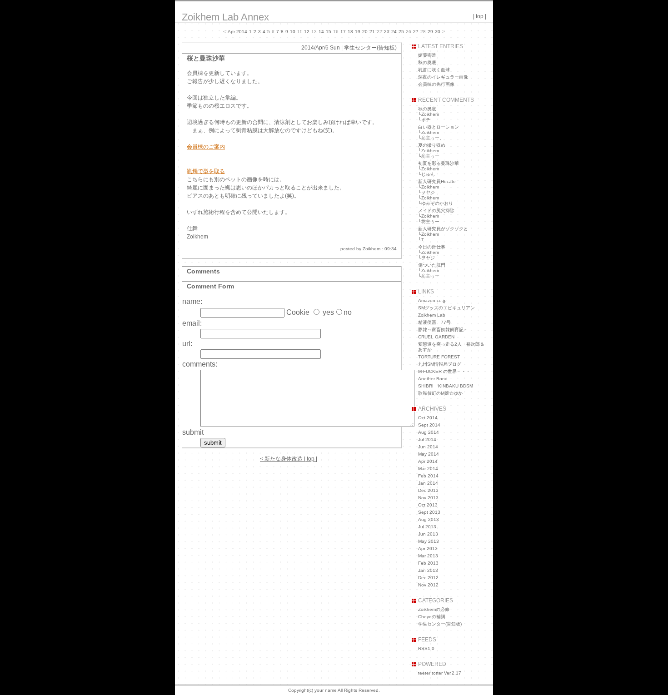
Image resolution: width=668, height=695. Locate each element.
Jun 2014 (428, 446)
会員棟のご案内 (206, 147)
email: (192, 323)
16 (336, 31)
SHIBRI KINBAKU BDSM (445, 385)
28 (423, 31)
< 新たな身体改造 (281, 459)
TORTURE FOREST (439, 356)
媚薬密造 (427, 55)
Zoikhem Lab (431, 315)
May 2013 (428, 541)
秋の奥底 (427, 62)
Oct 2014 (428, 417)
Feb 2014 (428, 475)
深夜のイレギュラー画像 (443, 76)
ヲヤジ (428, 192)
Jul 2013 (427, 526)
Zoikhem (430, 114)
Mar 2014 (428, 468)
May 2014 (428, 454)
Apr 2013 (428, 548)
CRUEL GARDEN (436, 336)
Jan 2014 (428, 483)
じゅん (428, 174)
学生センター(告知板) (370, 48)
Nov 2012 (428, 584)
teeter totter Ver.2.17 (439, 672)
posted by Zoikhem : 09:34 (368, 248)
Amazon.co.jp (432, 300)
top (480, 16)
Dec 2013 (428, 490)
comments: (199, 364)
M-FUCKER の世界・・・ (444, 371)
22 (379, 31)
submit (193, 432)
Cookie (297, 312)
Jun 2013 (428, 533)
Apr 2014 (428, 461)
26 (408, 31)
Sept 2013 (429, 512)
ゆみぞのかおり (437, 203)
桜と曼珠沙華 (206, 58)
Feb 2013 (428, 563)
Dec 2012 (428, 577)
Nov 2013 (428, 497)
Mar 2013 (428, 555)
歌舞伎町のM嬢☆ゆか (440, 393)
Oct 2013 (428, 504)
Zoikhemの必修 (433, 609)
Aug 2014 (428, 432)
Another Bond (433, 378)
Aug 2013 (428, 519)
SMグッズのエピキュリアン (446, 307)
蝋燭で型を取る (206, 171)
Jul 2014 (427, 439)
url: (187, 344)
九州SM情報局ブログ (439, 364)
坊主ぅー (430, 156)
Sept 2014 (429, 424)
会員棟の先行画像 (436, 84)
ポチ (425, 119)
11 (299, 31)
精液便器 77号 (434, 322)
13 (314, 31)
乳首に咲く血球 (434, 69)
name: (192, 301)
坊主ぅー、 (432, 137)
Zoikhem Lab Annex (225, 17)
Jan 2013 (428, 570)
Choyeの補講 (431, 616)
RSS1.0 (426, 648)
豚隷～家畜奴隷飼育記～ (443, 329)
